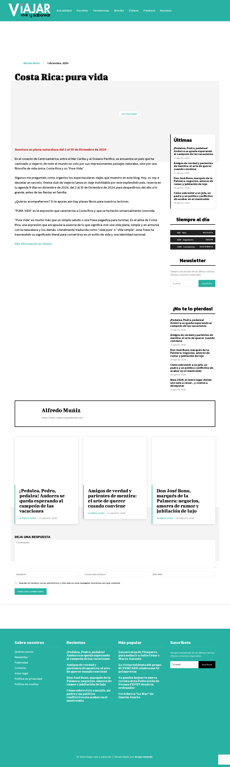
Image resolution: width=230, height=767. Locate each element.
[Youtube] (187, 15)
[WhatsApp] (162, 614)
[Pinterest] (154, 614)
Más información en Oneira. (33, 243)
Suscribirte (206, 246)
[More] (129, 137)
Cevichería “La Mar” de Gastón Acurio (136, 695)
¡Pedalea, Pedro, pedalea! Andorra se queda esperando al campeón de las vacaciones (193, 151)
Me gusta (208, 232)
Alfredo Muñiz (31, 63)
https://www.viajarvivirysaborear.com (62, 417)
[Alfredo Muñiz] (18, 63)
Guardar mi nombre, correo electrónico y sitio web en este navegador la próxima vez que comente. (70, 583)
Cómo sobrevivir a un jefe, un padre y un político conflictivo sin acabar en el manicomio (193, 196)
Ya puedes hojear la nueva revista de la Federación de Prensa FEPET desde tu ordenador (138, 682)
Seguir (209, 239)
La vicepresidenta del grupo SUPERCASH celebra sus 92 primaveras (139, 668)
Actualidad (129, 113)
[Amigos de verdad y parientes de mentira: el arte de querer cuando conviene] (115, 461)
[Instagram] (197, 5)
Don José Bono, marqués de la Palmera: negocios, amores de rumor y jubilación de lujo (193, 181)
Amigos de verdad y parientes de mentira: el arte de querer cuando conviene (193, 166)
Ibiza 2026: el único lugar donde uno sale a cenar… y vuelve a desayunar (191, 383)
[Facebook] (187, 5)
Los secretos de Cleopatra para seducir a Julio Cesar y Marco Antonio (139, 655)
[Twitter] (207, 5)
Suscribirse (207, 283)
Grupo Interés (144, 756)
